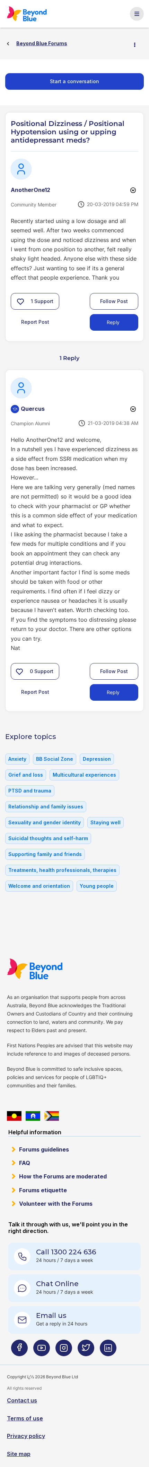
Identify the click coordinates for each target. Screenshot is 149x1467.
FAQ (24, 1162)
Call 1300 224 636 (66, 1252)
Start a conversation (74, 81)
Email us (51, 1315)
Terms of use (25, 1418)
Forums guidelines (44, 1149)
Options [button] (137, 43)
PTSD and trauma (29, 791)
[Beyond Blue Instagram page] (64, 1350)
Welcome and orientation (39, 886)
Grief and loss (25, 775)
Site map (18, 1453)
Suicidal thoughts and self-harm (48, 838)
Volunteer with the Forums (56, 1203)
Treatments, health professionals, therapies (62, 870)
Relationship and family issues (45, 806)
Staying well (105, 822)
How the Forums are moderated (63, 1176)
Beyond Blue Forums (30, 13)
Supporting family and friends (45, 854)
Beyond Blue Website (38, 969)
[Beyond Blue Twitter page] (86, 1350)
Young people (97, 886)
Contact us (22, 1400)
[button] (20, 301)
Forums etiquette (43, 1190)
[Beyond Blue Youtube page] (41, 1350)
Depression (97, 759)
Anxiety (17, 759)
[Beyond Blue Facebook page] (19, 1350)
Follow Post (114, 301)
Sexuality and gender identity (44, 822)
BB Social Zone (54, 759)
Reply (113, 322)
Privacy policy (26, 1435)
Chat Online (57, 1284)
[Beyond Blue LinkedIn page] (108, 1350)
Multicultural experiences (84, 775)
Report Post (35, 322)
